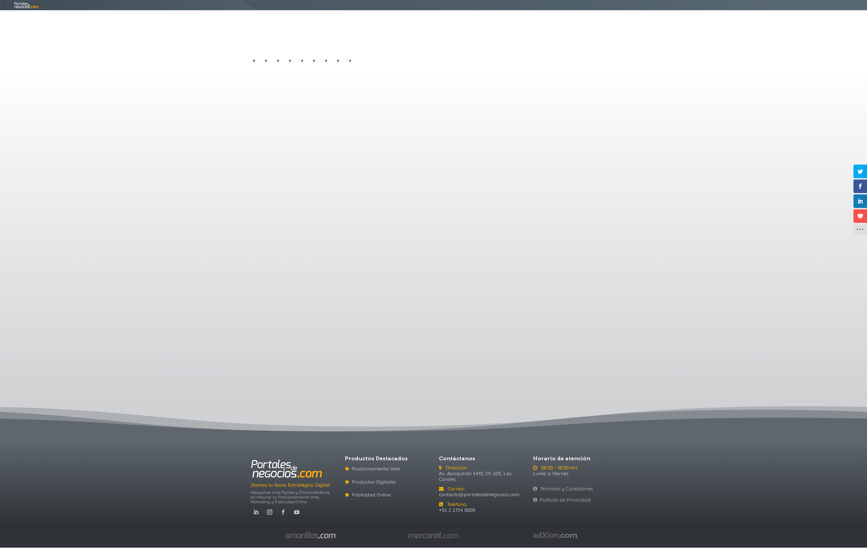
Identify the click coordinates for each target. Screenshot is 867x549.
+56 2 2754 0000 (457, 510)
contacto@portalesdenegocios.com (479, 494)
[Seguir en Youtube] (296, 512)
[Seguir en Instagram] (269, 512)
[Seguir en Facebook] (283, 512)
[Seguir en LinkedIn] (256, 512)
